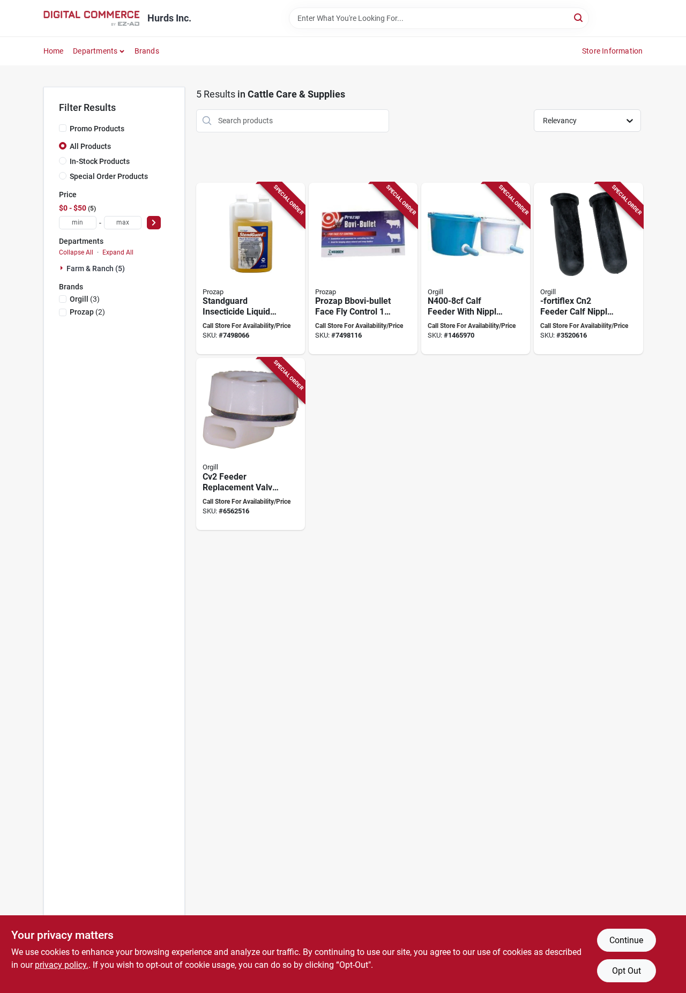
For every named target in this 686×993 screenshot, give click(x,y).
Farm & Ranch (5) (95, 268)
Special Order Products (109, 176)
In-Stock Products (100, 161)
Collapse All (76, 252)
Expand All (117, 252)
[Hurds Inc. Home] (91, 18)
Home (53, 51)
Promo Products (97, 128)
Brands (147, 51)
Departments (95, 51)
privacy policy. (61, 965)
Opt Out (626, 971)
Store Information (612, 51)
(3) (85, 299)
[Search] (579, 17)
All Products (90, 146)
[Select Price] (154, 222)
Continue (626, 940)
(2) (87, 312)
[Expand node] (63, 268)
